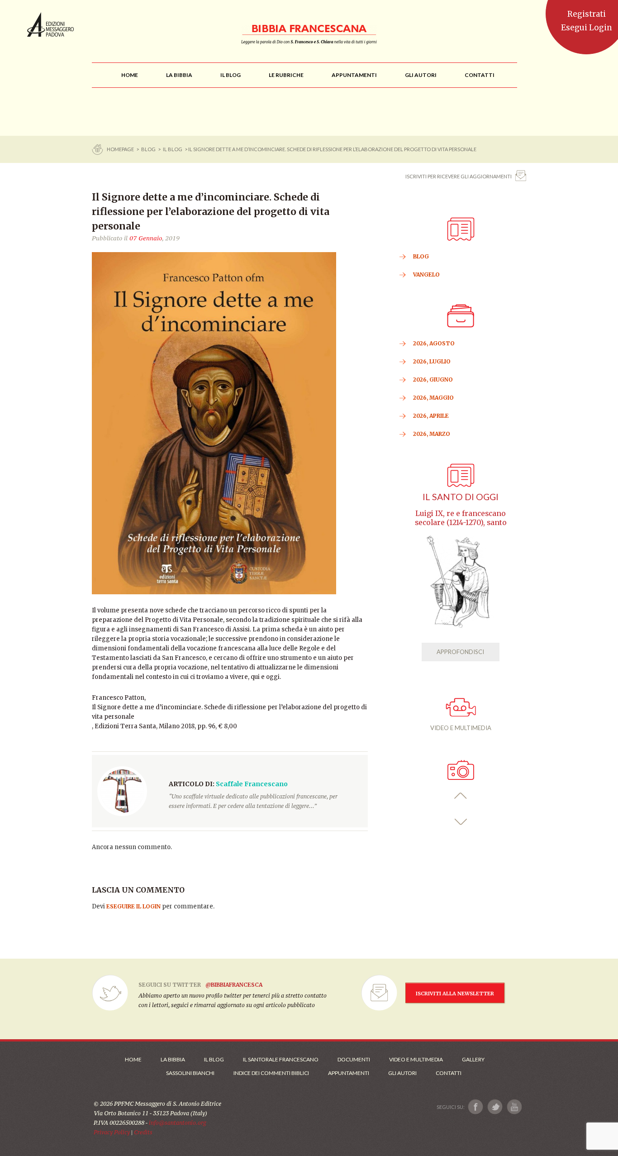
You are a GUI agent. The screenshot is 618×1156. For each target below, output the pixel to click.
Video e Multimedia (416, 1059)
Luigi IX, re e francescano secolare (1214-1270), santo (461, 518)
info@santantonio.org (177, 1122)
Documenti (354, 1059)
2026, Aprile (431, 415)
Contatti (448, 1073)
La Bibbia (173, 1059)
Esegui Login (586, 28)
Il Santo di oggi (461, 497)
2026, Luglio (432, 361)
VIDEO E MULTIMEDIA (460, 727)
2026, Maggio (433, 397)
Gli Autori (402, 1073)
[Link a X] (495, 1107)
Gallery (473, 1059)
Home (133, 1059)
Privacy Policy (112, 1132)
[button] (460, 796)
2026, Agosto (434, 343)
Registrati (586, 14)
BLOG (148, 149)
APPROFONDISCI (460, 651)
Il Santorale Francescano (281, 1059)
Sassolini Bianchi (190, 1073)
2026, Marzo (431, 433)
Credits (143, 1132)
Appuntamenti (348, 1073)
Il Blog (172, 149)
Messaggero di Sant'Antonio (50, 24)
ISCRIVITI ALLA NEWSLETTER (455, 993)
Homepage (121, 149)
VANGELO (426, 274)
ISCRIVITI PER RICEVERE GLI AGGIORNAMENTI (458, 176)
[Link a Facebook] (476, 1107)
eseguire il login (133, 906)
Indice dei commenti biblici (271, 1073)
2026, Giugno (433, 379)
